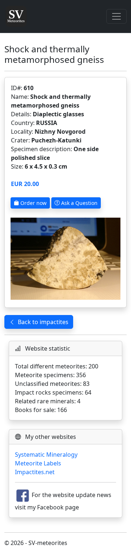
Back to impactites (43, 322)
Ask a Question (79, 202)
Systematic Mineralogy (46, 455)
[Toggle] (116, 16)
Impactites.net (35, 472)
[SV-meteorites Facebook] (22, 495)
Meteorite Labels (38, 463)
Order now (33, 202)
